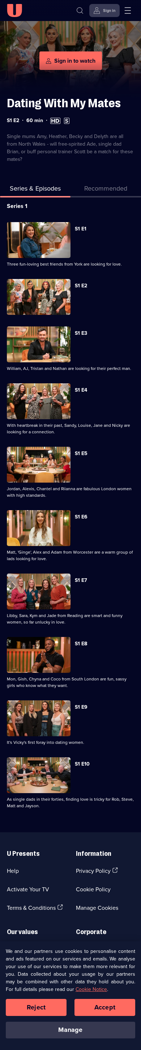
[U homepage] (14, 10)
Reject (36, 1007)
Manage (70, 1029)
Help (13, 871)
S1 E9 (81, 707)
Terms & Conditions (31, 908)
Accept (104, 1007)
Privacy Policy (93, 871)
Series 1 (17, 206)
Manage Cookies (97, 908)
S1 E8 (81, 643)
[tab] (105, 189)
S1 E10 (82, 763)
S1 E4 (81, 389)
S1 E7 (81, 580)
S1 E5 (81, 453)
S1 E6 (81, 516)
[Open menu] (127, 10)
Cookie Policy (93, 889)
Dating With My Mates (64, 103)
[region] (70, 995)
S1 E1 (80, 228)
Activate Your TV (28, 889)
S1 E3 (81, 333)
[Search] (79, 10)
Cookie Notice (91, 989)
